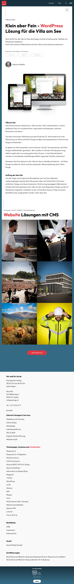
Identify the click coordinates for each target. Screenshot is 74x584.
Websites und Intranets (15, 419)
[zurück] (67, 9)
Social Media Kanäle (14, 545)
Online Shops (11, 422)
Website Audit (11, 439)
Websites (24, 55)
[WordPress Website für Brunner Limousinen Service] (54, 240)
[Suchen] (66, 3)
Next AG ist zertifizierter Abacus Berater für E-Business (27, 560)
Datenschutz (11, 533)
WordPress (11, 55)
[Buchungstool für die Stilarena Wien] (19, 240)
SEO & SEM (10, 432)
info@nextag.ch (12, 400)
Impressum (10, 530)
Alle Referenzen (37, 353)
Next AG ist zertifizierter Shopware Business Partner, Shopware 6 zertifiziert (36, 557)
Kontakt (9, 410)
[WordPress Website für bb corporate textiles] (54, 323)
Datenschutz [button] (37, 577)
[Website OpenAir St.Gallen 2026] (19, 282)
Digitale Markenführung (15, 436)
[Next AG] (4, 3)
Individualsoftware (13, 429)
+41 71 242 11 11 (15, 405)
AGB (8, 527)
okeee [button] (37, 581)
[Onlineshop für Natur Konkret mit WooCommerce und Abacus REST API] (19, 323)
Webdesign (37, 55)
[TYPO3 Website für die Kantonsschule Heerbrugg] (54, 282)
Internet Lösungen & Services (18, 415)
